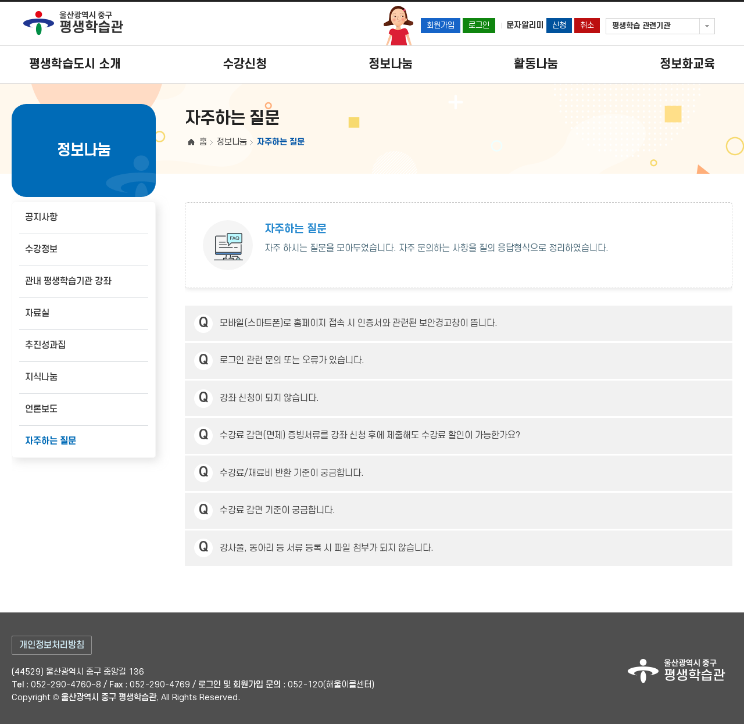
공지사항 (41, 218)
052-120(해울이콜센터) (331, 685)
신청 (559, 25)
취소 (587, 25)
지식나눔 (41, 377)
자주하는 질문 (50, 441)
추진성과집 (45, 345)
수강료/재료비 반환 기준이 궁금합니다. (292, 473)
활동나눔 (536, 64)
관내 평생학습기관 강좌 (68, 281)
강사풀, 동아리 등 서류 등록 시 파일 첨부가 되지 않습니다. (327, 548)
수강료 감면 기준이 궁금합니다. (277, 510)
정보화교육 (687, 64)
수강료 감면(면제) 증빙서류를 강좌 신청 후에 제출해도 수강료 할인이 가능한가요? (370, 435)
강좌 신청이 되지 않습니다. (269, 398)
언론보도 (41, 409)
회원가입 (441, 25)
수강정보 (41, 250)
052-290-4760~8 (66, 685)
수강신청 (245, 64)
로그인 (478, 25)
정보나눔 (391, 64)
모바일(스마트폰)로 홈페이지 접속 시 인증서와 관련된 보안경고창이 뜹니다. (359, 323)
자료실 (37, 313)
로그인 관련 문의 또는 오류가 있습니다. (292, 360)
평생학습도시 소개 (75, 64)
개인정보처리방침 (51, 645)
